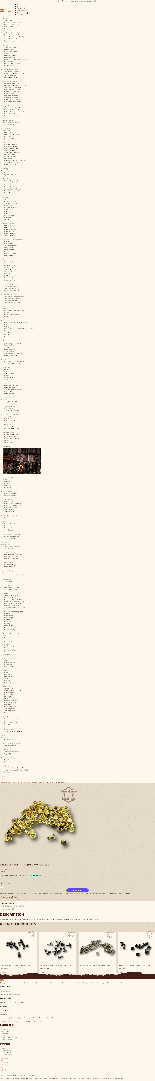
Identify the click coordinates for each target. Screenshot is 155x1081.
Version (5, 593)
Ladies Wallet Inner (11, 434)
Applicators (7, 522)
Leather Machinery (11, 386)
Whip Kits (7, 725)
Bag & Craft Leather (10, 106)
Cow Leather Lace (10, 27)
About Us (4, 1029)
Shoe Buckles (9, 272)
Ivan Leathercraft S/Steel (13, 599)
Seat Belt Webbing (11, 556)
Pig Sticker (8, 705)
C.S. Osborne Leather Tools (14, 361)
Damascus (8, 713)
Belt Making (8, 408)
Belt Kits (7, 418)
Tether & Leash (8, 563)
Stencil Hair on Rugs (11, 152)
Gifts (3, 735)
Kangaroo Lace (9, 29)
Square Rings (9, 235)
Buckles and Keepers (10, 260)
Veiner (6, 628)
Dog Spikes (8, 217)
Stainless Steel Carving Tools (14, 607)
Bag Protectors (9, 211)
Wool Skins (8, 158)
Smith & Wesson (10, 707)
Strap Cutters (9, 351)
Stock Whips (7, 717)
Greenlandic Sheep (11, 156)
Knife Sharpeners (10, 355)
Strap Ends (8, 379)
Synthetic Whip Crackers (13, 731)
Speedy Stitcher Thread (12, 189)
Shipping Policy (6, 1050)
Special (7, 654)
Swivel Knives (7, 585)
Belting (6, 672)
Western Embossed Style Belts (15, 85)
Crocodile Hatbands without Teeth (16, 770)
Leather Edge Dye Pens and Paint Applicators (20, 524)
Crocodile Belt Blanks (12, 100)
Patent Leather (9, 49)
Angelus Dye (8, 509)
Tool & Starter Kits (9, 406)
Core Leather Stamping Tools (13, 612)
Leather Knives (9, 349)
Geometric (8, 640)
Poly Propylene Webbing (13, 554)
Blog (18, 12)
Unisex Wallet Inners (11, 438)
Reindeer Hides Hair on (12, 148)
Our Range (21, 8)
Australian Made (10, 745)
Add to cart (77, 890)
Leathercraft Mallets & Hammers (15, 323)
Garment (7, 53)
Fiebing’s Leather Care (12, 536)
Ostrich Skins (9, 124)
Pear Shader (8, 616)
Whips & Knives (6, 687)
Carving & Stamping (8, 571)
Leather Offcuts (10, 41)
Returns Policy (6, 1054)
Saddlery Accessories (12, 302)
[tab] (78, 902)
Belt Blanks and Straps (12, 102)
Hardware (4, 197)
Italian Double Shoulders (13, 35)
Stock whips (8, 721)
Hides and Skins (7, 120)
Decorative (6, 199)
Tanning (7, 678)
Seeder (7, 620)
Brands (5, 359)
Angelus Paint (9, 511)
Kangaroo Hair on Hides (12, 134)
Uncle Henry (8, 694)
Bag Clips (7, 252)
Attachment (7, 544)
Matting (7, 624)
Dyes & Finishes (7, 477)
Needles (7, 173)
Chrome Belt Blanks (11, 97)
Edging (5, 308)
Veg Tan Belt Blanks (11, 75)
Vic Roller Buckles (10, 266)
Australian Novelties (11, 751)
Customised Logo (9, 573)
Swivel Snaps (9, 250)
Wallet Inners (9, 442)
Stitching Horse (9, 394)
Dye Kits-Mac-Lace (11, 420)
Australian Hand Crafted (11, 743)
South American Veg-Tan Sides (15, 37)
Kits (5, 518)
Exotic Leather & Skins (12, 63)
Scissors (7, 347)
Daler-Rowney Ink (10, 507)
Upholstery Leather (11, 47)
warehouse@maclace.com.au (11, 994)
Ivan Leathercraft (10, 597)
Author (5, 660)
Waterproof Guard (10, 538)
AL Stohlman (8, 664)
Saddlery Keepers (10, 300)
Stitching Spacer (10, 388)
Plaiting (7, 674)
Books (3, 658)
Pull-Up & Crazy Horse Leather (15, 112)
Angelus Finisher (10, 495)
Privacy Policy (6, 1052)
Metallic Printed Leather (12, 61)
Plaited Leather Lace (11, 25)
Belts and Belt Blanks (10, 81)
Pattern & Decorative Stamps (13, 634)
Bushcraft (7, 682)
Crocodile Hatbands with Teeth (15, 768)
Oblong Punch (9, 377)
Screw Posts (8, 219)
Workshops (21, 10)
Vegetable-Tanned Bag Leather (15, 110)
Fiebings (7, 483)
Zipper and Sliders (10, 246)
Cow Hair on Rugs (10, 146)
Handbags (8, 762)
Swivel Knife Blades (11, 589)
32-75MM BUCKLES (11, 290)
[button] (77, 884)
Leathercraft (8, 676)
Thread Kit (8, 416)
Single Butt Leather (11, 71)
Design (6, 652)
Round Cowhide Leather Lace (14, 23)
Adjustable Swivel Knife (12, 343)
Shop (19, 6)
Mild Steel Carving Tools (12, 605)
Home (2, 782)
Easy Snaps (8, 256)
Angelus (7, 481)
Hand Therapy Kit (9, 400)
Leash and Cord (10, 567)
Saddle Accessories (10, 294)
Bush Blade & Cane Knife (13, 690)
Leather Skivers (10, 345)
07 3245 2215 (5, 991)
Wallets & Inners (8, 432)
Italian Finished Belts (11, 83)
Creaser (7, 317)
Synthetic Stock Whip (12, 719)
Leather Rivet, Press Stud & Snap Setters (19, 329)
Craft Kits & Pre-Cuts (10, 414)
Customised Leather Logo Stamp (16, 575)
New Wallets (7, 447)
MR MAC (7, 485)
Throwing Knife (9, 711)
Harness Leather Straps (12, 91)
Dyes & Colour (8, 499)
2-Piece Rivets (22, 782)
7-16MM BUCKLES (11, 286)
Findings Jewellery (10, 201)
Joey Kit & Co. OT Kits (12, 402)
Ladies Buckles (9, 278)
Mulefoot (7, 622)
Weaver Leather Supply (12, 363)
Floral (6, 648)
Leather (4, 19)
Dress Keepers (9, 280)
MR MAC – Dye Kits (10, 516)
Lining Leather (9, 65)
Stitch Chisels (9, 373)
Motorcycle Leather (11, 51)
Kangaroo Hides (8, 128)
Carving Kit (8, 581)
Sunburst (7, 644)
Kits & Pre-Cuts (6, 398)
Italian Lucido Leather (12, 116)
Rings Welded (9, 233)
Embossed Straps (10, 77)
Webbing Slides (9, 548)
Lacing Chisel (9, 369)
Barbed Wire (8, 642)
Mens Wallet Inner (10, 436)
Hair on (5, 142)
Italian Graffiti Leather (12, 114)
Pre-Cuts (7, 424)
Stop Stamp (8, 626)
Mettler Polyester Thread (13, 181)
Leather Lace (7, 21)
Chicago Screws (10, 254)
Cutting (5, 341)
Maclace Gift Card (10, 739)
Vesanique (31, 1075)
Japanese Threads (11, 183)
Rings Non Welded (10, 229)
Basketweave (9, 638)
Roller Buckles (9, 274)
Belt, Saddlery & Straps (11, 69)
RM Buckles (8, 276)
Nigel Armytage (9, 662)
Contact (20, 14)
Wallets (7, 440)
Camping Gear (8, 688)
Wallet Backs (9, 426)
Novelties (7, 136)
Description (7, 902)
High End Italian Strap (12, 90)
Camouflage (8, 618)
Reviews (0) (7, 908)
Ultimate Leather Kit (11, 410)
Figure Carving (9, 630)
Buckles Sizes (8, 284)
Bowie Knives (9, 693)
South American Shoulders (13, 39)
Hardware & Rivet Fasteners (12, 239)
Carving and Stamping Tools (14, 601)
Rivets (6, 242)
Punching (6, 367)
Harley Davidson (10, 703)
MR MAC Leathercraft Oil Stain (15, 505)
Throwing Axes (9, 709)
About (19, 4)
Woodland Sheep (10, 154)
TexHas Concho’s (10, 203)
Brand (5, 479)
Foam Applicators (10, 528)
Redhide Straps (9, 94)
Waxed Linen (8, 185)
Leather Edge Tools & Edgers (14, 310)
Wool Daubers (9, 530)
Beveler (7, 614)
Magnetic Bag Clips (11, 207)
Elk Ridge (7, 697)
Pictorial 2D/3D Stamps (12, 603)
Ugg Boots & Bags (9, 758)
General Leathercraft (10, 321)
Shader (7, 636)
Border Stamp (9, 646)
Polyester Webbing (11, 558)
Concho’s (7, 209)
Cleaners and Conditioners (12, 534)
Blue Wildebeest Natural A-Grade (16, 160)
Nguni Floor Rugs (10, 164)
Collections (7, 579)
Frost (6, 699)
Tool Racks (8, 333)
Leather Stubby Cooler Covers (15, 428)
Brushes (7, 526)
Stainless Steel (9, 264)
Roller (6, 325)
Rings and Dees (8, 223)
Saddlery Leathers (10, 55)
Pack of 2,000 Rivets (34, 782)
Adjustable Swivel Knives (13, 353)
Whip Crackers (8, 729)
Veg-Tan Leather (8, 33)
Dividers (7, 337)
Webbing (4, 542)
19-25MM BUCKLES (11, 288)
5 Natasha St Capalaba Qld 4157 (12, 1003)
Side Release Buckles (12, 546)
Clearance (4, 776)
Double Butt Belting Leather (14, 73)
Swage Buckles (9, 262)
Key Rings (8, 225)
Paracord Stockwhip (11, 723)
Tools (3, 306)
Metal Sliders (9, 215)
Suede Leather (9, 57)
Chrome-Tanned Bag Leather (14, 108)
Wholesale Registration (9, 1037)
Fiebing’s (7, 487)
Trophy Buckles (9, 268)
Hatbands (6, 766)
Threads (6, 179)
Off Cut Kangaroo (10, 138)
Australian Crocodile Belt (13, 87)
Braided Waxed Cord (11, 187)
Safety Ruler (8, 327)
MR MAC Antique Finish (12, 503)
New (2, 778)
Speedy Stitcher (10, 175)
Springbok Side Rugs (11, 150)
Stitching (4, 169)
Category (6, 670)
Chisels (7, 371)
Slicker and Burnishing (12, 314)
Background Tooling (11, 650)
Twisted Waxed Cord (11, 191)
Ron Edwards (9, 666)
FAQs (3, 1048)
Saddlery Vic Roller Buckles (14, 296)
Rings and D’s (9, 231)
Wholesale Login (7, 1039)
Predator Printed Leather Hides (15, 59)
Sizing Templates (10, 331)
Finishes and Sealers (10, 491)
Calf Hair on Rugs (10, 144)
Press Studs (8, 248)
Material (5, 552)
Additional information (13, 905)
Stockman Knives (10, 701)
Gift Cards (6, 737)
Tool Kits (7, 422)
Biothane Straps (10, 565)
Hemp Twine (8, 193)
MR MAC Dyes (9, 501)
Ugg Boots (8, 760)
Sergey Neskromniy (11, 595)
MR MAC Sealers (10, 493)
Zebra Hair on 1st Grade (12, 162)
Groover (7, 312)
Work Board (8, 335)
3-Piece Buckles (10, 270)
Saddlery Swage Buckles (13, 298)
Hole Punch (8, 375)
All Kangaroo (8, 130)
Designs (7, 680)
